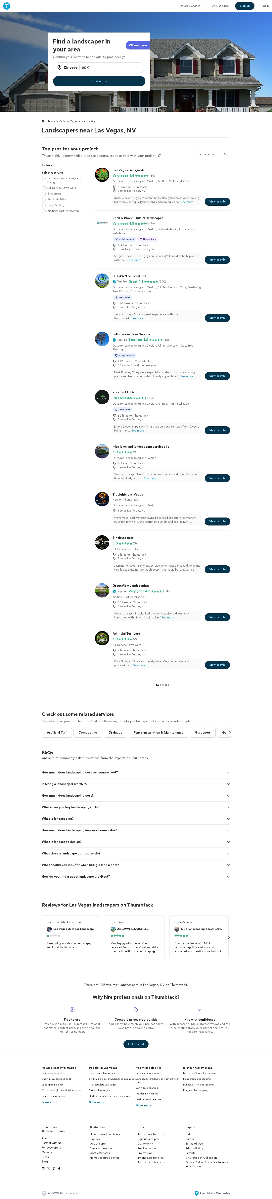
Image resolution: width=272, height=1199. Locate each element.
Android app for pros (151, 1162)
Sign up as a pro (148, 1139)
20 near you (138, 45)
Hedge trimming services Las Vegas (109, 1096)
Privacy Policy (194, 1148)
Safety (190, 1139)
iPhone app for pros (151, 1157)
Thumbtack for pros (151, 1134)
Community (145, 1143)
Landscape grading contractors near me (157, 1081)
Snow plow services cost (56, 1079)
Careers (47, 1152)
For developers (51, 1147)
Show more (49, 1102)
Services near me (101, 1148)
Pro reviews (145, 1153)
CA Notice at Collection (201, 1157)
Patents (191, 1153)
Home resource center (104, 1157)
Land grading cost (52, 1084)
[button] (120, 282)
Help (189, 1134)
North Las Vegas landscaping (200, 1073)
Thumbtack (48, 121)
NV (60, 121)
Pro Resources (147, 1148)
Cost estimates (100, 1153)
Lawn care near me (147, 1087)
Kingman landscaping (195, 1090)
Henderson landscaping (197, 1079)
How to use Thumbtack (105, 1134)
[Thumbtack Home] (7, 6)
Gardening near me (147, 1093)
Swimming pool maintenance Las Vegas (112, 1079)
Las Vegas (71, 121)
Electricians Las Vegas (102, 1073)
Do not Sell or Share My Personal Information (207, 1164)
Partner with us (51, 1143)
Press (45, 1157)
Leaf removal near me (148, 1099)
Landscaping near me (148, 1073)
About (46, 1138)
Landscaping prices (53, 1073)
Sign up (95, 1139)
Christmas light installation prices (61, 1090)
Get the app (98, 1143)
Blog (45, 1161)
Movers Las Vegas (99, 1090)
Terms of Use (194, 1143)
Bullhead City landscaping (198, 1084)
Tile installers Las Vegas (102, 1084)
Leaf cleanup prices (53, 1096)
